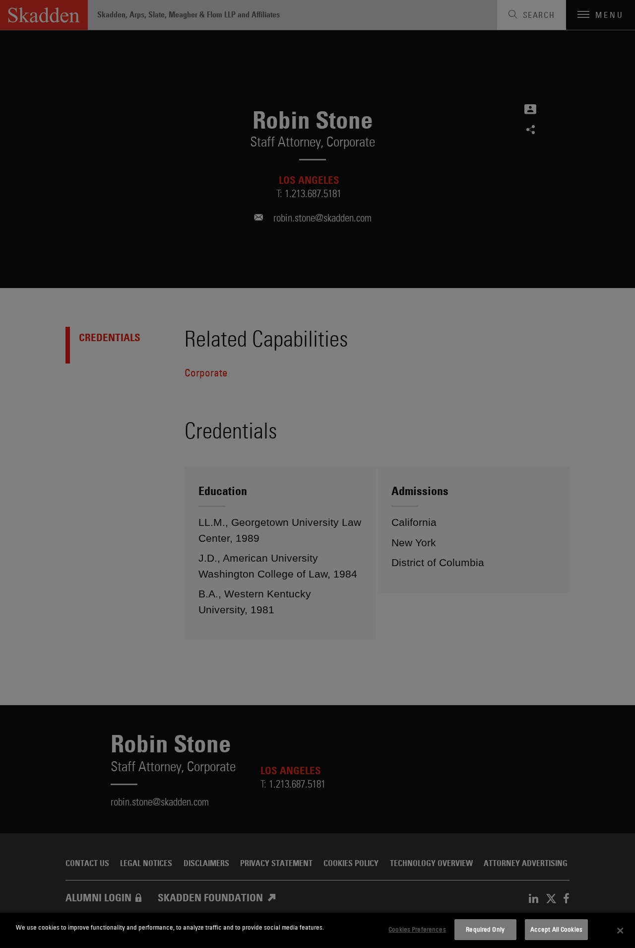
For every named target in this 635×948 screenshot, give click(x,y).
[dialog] (317, 930)
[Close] (620, 930)
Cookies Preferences (416, 929)
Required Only (485, 929)
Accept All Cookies (556, 929)
